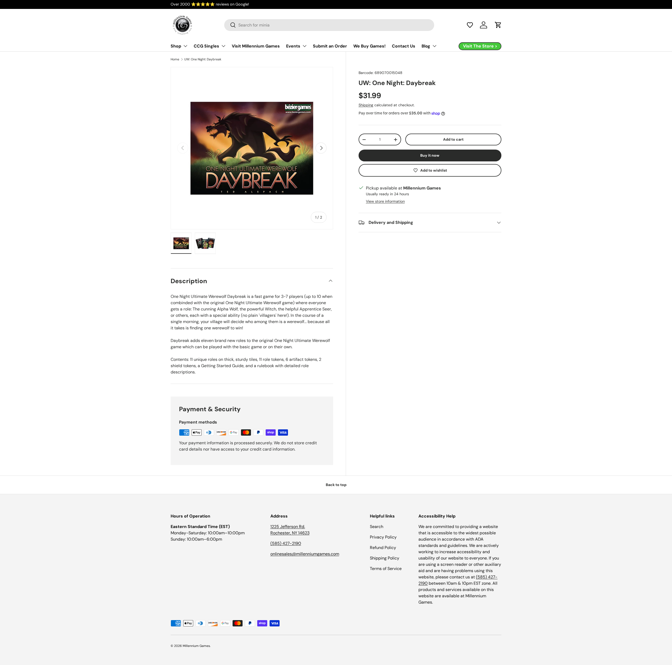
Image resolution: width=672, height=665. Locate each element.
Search (376, 526)
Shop (176, 46)
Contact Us (403, 46)
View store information (385, 201)
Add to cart (453, 139)
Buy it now (429, 155)
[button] (470, 25)
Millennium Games (196, 646)
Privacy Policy (383, 537)
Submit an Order (330, 46)
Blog (426, 46)
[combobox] (329, 25)
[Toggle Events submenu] (304, 46)
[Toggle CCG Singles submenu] (223, 46)
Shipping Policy (384, 558)
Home (175, 59)
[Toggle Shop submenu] (185, 46)
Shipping (366, 105)
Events (293, 46)
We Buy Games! (369, 46)
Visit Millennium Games (256, 46)
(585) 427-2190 (285, 543)
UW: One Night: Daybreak (202, 59)
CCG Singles (206, 46)
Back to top (336, 484)
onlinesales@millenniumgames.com (304, 554)
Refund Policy (383, 547)
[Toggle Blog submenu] (434, 46)
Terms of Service (386, 568)
